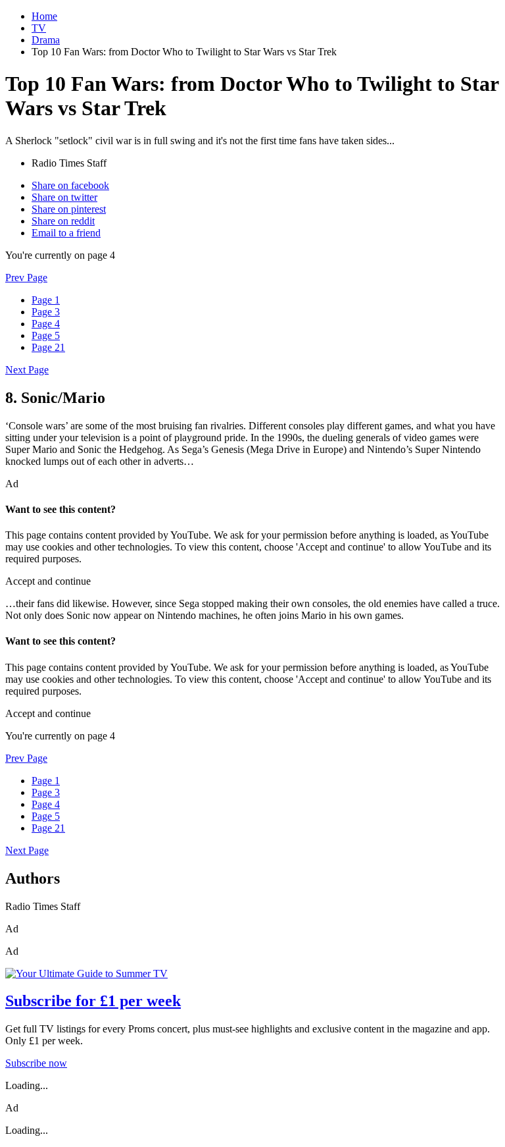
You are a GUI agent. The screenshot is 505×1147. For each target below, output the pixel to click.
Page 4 (46, 323)
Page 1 (46, 300)
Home (44, 16)
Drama (46, 39)
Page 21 (48, 347)
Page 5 (46, 335)
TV (39, 28)
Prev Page (26, 277)
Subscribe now (36, 1063)
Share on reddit (63, 221)
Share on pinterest (69, 209)
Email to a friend (66, 232)
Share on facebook (70, 185)
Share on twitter (64, 197)
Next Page (27, 369)
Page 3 (46, 311)
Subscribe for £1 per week (93, 1000)
